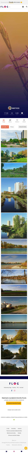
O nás (8, 428)
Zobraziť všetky (22, 127)
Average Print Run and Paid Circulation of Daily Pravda (14, 442)
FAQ (18, 387)
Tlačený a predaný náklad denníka (14, 431)
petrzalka (4, 127)
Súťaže (19, 433)
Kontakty (13, 428)
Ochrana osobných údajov (14, 435)
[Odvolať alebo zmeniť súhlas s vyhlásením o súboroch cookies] (25, 448)
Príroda (12, 127)
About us (14, 440)
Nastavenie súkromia (17, 445)
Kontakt (21, 387)
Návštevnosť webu (11, 433)
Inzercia (19, 428)
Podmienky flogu (7, 387)
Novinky (14, 387)
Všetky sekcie (17, 2)
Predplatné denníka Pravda (13, 403)
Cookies (8, 445)
